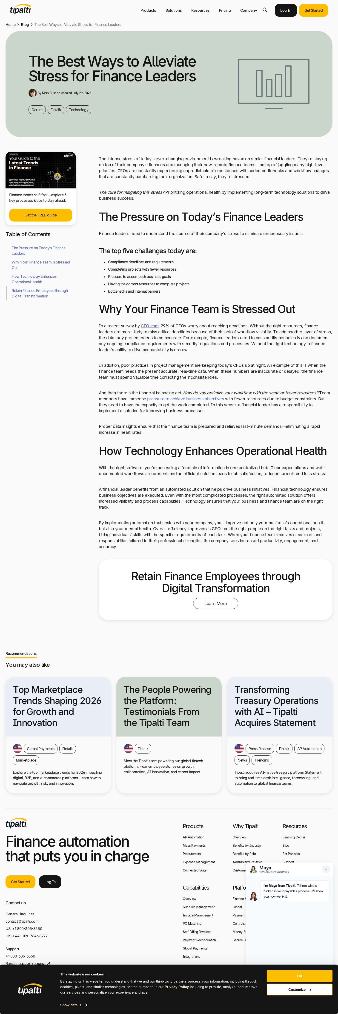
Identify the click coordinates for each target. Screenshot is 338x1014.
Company (248, 10)
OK (299, 976)
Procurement (192, 854)
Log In (286, 10)
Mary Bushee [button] (51, 93)
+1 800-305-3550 (27, 928)
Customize (297, 989)
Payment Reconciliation (199, 940)
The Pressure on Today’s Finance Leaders (38, 251)
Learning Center (294, 837)
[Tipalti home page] (20, 13)
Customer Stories (245, 870)
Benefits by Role (244, 854)
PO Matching (192, 923)
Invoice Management (198, 915)
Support (288, 862)
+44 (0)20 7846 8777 (29, 936)
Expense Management (199, 862)
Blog (25, 24)
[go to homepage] (16, 823)
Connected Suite (194, 870)
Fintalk (56, 109)
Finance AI (240, 899)
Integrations (191, 956)
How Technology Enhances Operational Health (34, 279)
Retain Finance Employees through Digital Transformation (40, 293)
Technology (79, 109)
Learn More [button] (215, 603)
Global (237, 907)
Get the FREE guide (41, 215)
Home (10, 24)
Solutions (174, 10)
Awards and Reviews (248, 862)
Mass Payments (194, 845)
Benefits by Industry (247, 845)
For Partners (291, 854)
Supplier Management (199, 907)
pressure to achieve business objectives (185, 398)
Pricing (225, 10)
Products (148, 10)
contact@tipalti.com (22, 921)
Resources (200, 10)
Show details (70, 1005)
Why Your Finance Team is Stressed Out (41, 265)
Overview (189, 899)
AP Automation (193, 837)
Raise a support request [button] (25, 963)
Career (37, 109)
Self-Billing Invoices (197, 932)
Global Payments (195, 948)
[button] (265, 10)
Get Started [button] (313, 10)
